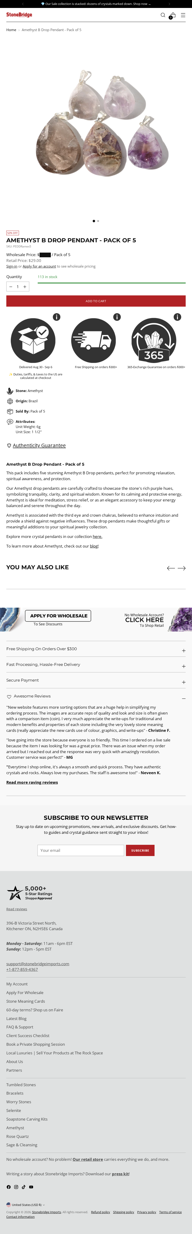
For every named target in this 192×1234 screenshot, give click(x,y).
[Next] (169, 4)
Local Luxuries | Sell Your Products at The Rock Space (54, 1053)
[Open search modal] (163, 15)
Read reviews (16, 909)
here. (97, 536)
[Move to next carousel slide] (182, 568)
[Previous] (23, 4)
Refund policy (100, 1212)
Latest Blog (16, 1018)
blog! (94, 546)
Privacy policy (146, 1212)
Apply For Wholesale (25, 992)
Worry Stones (18, 1101)
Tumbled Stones (21, 1084)
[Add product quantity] (11, 286)
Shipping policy (123, 1212)
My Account (17, 984)
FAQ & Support (19, 1027)
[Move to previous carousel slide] (171, 568)
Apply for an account (39, 266)
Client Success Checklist (27, 1035)
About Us (14, 1061)
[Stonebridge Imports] (19, 14)
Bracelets (14, 1093)
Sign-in (11, 266)
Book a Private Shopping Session (35, 1044)
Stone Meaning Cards (25, 1001)
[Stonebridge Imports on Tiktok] (24, 1188)
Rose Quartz (17, 1136)
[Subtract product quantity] (25, 286)
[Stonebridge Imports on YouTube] (31, 1188)
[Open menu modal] (183, 15)
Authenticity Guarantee (39, 445)
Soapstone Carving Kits (27, 1119)
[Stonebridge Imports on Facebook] (9, 1188)
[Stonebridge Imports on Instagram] (16, 1188)
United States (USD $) (26, 1205)
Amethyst (15, 1127)
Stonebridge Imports (46, 1212)
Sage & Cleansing (21, 1144)
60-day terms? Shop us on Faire (34, 1010)
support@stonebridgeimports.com (37, 963)
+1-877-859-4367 (22, 969)
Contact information (20, 1217)
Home (11, 29)
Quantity (14, 276)
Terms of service (170, 1212)
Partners (14, 1070)
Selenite (13, 1110)
